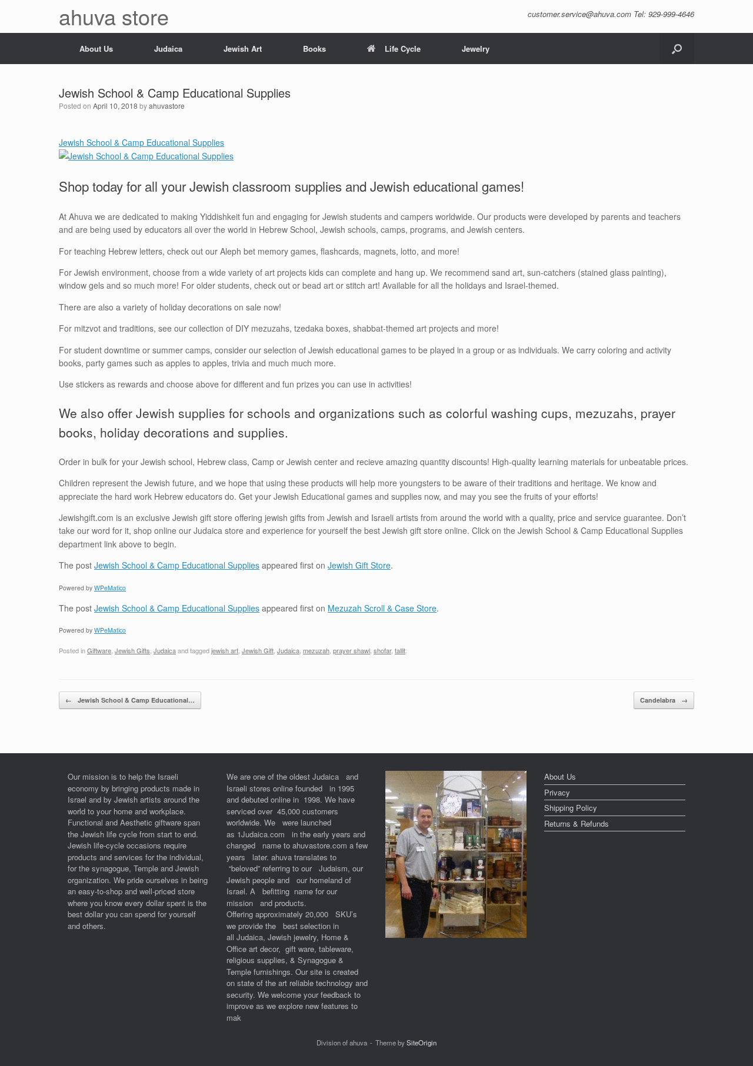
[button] (676, 48)
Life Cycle (403, 48)
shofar (382, 650)
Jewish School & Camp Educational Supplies (176, 565)
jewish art (224, 650)
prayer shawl (351, 650)
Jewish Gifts (132, 650)
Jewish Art (243, 48)
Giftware (99, 650)
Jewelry (475, 48)
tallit (400, 650)
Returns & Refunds (576, 823)
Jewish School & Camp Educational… (130, 700)
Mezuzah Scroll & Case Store (382, 608)
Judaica (168, 48)
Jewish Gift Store (359, 565)
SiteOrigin (422, 1042)
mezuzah (316, 650)
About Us (96, 48)
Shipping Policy (570, 807)
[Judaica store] (456, 934)
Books (314, 48)
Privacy (557, 792)
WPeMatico (110, 587)
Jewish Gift (258, 650)
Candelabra (664, 700)
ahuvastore (167, 106)
